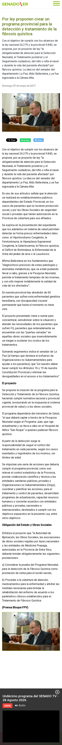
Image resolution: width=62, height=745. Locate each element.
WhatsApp (25, 140)
